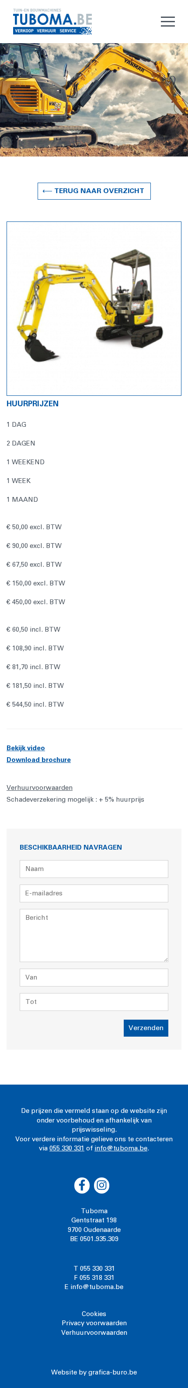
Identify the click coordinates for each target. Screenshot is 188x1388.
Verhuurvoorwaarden (94, 1333)
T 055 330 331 (94, 1269)
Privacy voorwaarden (94, 1323)
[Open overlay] (168, 22)
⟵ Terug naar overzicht (94, 190)
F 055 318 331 (94, 1278)
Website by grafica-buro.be (94, 1372)
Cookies (94, 1314)
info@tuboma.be (120, 1148)
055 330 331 (66, 1148)
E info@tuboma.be (94, 1287)
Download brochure (39, 760)
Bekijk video (26, 748)
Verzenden (146, 1027)
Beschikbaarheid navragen (71, 847)
